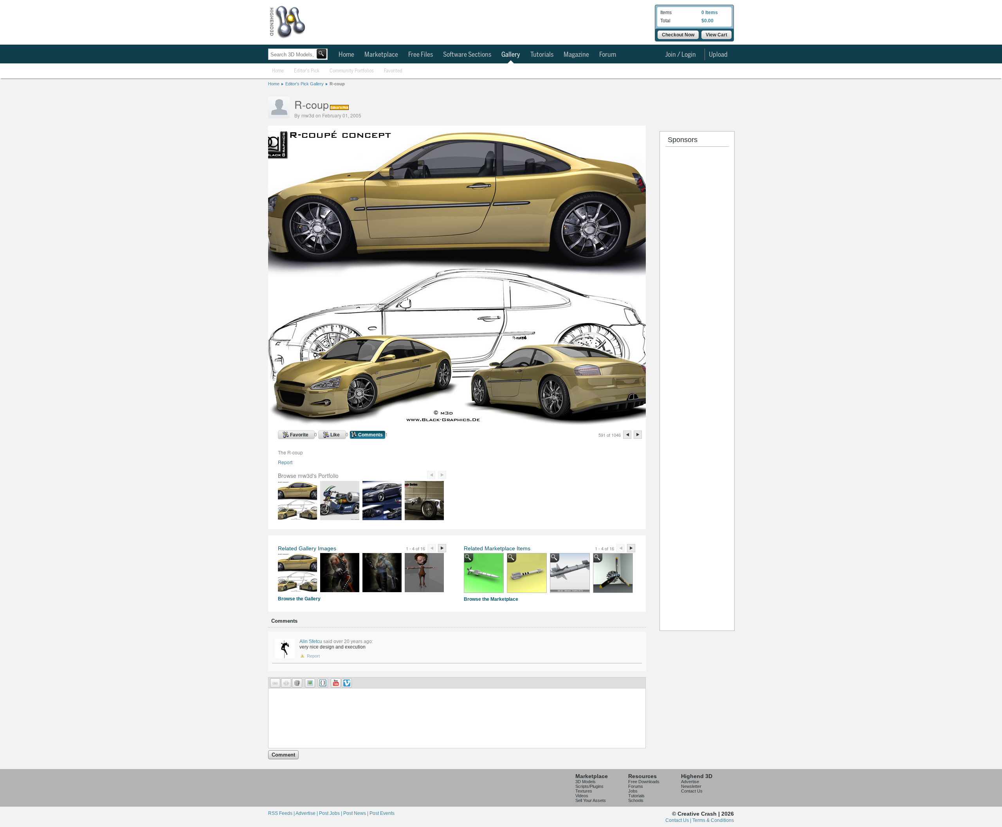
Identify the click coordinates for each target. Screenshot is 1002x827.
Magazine (576, 55)
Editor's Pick (306, 71)
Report (285, 462)
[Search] (321, 54)
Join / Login (680, 55)
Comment (283, 755)
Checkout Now (678, 35)
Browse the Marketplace (491, 599)
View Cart (716, 35)
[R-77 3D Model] (483, 573)
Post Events (382, 813)
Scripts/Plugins (589, 786)
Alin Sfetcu (310, 641)
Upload (718, 55)
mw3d (307, 115)
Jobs (633, 791)
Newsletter (691, 786)
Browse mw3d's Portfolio (308, 475)
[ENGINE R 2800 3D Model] (613, 573)
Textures (583, 791)
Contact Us (692, 791)
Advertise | (307, 813)
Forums (635, 786)
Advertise (690, 781)
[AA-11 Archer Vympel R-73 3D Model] (569, 573)
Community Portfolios (352, 71)
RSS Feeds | (282, 813)
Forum (607, 55)
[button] (275, 683)
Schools (635, 800)
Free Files (420, 55)
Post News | (356, 813)
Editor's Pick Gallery (304, 83)
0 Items (709, 12)
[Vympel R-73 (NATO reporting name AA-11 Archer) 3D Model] (526, 573)
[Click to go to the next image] (457, 424)
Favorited (393, 71)
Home (346, 55)
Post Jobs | (331, 813)
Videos (581, 795)
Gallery (510, 55)
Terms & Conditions (713, 820)
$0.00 (707, 20)
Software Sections (467, 55)
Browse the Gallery (299, 599)
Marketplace (381, 55)
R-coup (337, 83)
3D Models (585, 781)
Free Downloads (644, 781)
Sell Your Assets (590, 800)
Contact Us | (678, 820)
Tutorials (541, 55)
